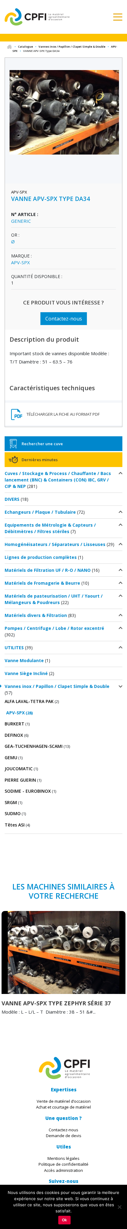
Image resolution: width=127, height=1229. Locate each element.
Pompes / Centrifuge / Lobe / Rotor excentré (54, 628)
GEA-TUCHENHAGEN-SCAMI (34, 746)
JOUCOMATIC (19, 769)
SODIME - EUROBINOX (28, 791)
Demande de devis (63, 1135)
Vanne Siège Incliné (26, 673)
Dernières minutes (40, 459)
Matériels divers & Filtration (36, 615)
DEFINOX (14, 735)
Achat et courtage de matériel (63, 1107)
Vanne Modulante (24, 660)
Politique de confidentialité (63, 1164)
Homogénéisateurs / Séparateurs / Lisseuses (55, 544)
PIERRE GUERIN (20, 780)
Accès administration (63, 1170)
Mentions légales (63, 1158)
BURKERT (14, 724)
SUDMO (13, 813)
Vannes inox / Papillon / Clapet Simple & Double (72, 47)
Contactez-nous (63, 318)
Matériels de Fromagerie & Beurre (42, 583)
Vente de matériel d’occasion (64, 1101)
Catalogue (25, 47)
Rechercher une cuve (42, 443)
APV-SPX (15, 713)
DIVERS (12, 499)
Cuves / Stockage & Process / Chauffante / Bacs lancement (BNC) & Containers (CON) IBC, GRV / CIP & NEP (58, 479)
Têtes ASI (15, 825)
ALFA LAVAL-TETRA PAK (29, 701)
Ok (64, 1220)
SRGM (11, 802)
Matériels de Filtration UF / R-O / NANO (48, 570)
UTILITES (14, 647)
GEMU (11, 757)
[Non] (119, 1207)
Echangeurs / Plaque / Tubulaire (40, 512)
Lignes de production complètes (41, 557)
